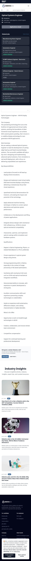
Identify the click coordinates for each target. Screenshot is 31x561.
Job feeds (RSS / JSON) (7, 529)
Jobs (8, 10)
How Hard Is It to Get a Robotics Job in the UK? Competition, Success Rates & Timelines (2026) (15, 402)
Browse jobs (5, 516)
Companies (4, 518)
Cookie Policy (17, 551)
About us (4, 535)
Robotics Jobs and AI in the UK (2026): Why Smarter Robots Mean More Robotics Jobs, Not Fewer (15, 478)
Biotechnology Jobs (21, 538)
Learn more (13, 356)
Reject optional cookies (22, 555)
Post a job (5, 356)
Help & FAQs (5, 538)
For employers (20, 518)
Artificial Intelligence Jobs (23, 535)
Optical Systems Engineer (19, 10)
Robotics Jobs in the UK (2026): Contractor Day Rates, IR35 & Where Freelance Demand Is (15, 440)
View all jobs (26, 34)
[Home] (2, 10)
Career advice (5, 521)
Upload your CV (5, 526)
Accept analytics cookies (9, 555)
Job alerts (4, 523)
